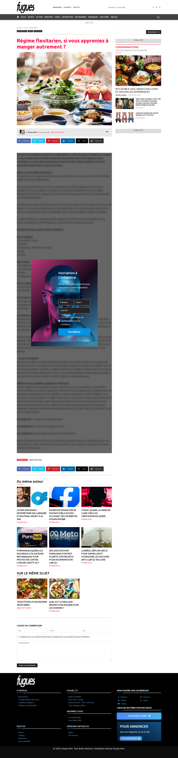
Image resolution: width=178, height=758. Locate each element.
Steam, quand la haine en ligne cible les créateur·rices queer (95, 513)
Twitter (145, 700)
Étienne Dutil (32, 132)
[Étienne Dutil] (22, 132)
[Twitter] (159, 7)
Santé (30, 31)
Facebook (124, 697)
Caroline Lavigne (121, 95)
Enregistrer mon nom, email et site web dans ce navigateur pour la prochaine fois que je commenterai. (55, 637)
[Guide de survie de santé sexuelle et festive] (125, 117)
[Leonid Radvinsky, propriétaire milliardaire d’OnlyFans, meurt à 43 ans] (32, 497)
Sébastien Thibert (24, 608)
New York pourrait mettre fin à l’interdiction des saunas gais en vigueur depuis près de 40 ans (148, 102)
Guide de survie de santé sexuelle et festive (147, 114)
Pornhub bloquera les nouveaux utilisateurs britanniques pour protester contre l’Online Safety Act (30, 556)
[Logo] (35, 7)
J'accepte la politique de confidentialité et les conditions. (72, 321)
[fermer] (99, 261)
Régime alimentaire (35, 460)
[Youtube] (118, 703)
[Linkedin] (118, 700)
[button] (158, 17)
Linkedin (123, 700)
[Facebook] (153, 7)
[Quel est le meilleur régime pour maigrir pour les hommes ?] (64, 589)
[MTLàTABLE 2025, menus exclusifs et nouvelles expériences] (138, 70)
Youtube (123, 703)
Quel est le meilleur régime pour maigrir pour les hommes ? (64, 605)
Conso (25, 27)
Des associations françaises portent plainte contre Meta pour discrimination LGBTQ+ (61, 556)
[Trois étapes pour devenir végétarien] (32, 589)
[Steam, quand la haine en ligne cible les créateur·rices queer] (96, 497)
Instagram (146, 697)
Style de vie (38, 31)
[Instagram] (156, 7)
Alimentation (33, 27)
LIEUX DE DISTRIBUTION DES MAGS (134, 708)
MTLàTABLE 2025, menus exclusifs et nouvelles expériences (137, 90)
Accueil (19, 27)
